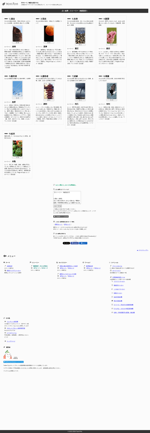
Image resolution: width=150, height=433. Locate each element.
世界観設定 (89, 266)
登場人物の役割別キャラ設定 (69, 266)
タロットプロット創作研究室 (16, 328)
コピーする (57, 206)
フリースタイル (117, 266)
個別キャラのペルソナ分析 (68, 274)
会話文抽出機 (118, 297)
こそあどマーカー (119, 289)
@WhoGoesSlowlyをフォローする (14, 362)
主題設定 (9, 266)
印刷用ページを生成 (62, 216)
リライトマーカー (119, 281)
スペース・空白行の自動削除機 (123, 304)
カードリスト (116, 270)
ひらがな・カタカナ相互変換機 (123, 308)
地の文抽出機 (118, 301)
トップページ (11, 341)
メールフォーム (12, 333)
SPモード (67, 224)
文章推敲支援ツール (118, 277)
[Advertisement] (55, 400)
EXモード (45, 268)
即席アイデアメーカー (14, 270)
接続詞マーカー (119, 285)
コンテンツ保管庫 (12, 321)
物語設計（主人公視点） (41, 266)
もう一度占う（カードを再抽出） (66, 185)
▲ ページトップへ (142, 250)
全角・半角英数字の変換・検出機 (124, 312)
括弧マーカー (118, 293)
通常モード (58, 224)
